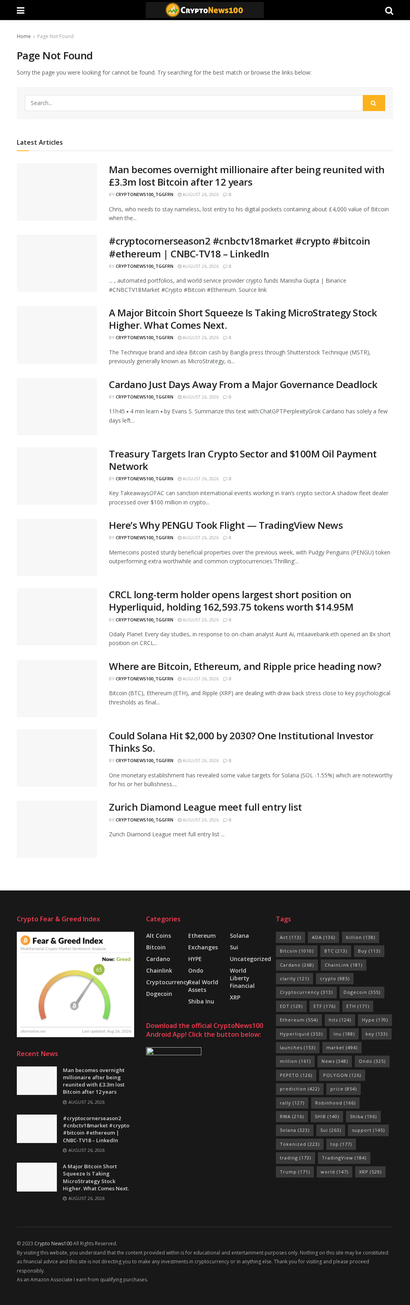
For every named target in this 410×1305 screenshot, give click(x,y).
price (343, 1089)
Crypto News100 (53, 1243)
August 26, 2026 (200, 194)
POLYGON (342, 1075)
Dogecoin (159, 993)
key (377, 1034)
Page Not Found (55, 36)
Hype (375, 1020)
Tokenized (300, 1144)
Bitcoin (156, 947)
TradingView (344, 1158)
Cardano (158, 959)
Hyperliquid (301, 1034)
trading (295, 1158)
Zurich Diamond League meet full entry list (205, 806)
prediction (300, 1089)
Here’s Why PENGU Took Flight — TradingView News (226, 525)
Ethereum (202, 935)
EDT (291, 1006)
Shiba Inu (201, 1001)
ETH (357, 1006)
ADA (323, 937)
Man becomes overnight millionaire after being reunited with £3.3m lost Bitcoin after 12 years (247, 175)
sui (234, 947)
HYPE (195, 959)
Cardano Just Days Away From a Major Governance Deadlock (243, 384)
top (341, 1144)
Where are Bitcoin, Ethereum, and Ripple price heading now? (245, 666)
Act (290, 937)
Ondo (195, 970)
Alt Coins (158, 935)
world (334, 1172)
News (335, 1061)
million (295, 1061)
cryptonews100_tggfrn (144, 194)
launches (298, 1047)
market (342, 1047)
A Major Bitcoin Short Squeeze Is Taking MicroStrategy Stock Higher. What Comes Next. (243, 319)
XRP (235, 997)
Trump (295, 1172)
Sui (330, 1130)
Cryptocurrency (167, 982)
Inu (344, 1034)
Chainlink (159, 970)
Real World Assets (203, 985)
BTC (335, 951)
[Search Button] (374, 103)
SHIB (327, 1116)
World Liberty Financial (242, 978)
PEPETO (296, 1075)
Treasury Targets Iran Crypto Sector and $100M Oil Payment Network (243, 460)
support (368, 1130)
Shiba (363, 1116)
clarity (294, 978)
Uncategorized (250, 959)
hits (340, 1020)
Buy (369, 951)
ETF (325, 1006)
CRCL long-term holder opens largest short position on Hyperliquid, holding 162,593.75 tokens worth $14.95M (231, 600)
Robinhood (335, 1103)
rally (292, 1103)
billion (360, 937)
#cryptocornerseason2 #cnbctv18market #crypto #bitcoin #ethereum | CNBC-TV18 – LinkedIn (239, 247)
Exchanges (203, 947)
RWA (292, 1116)
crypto (335, 978)
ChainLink (343, 965)
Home (24, 36)
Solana (239, 935)
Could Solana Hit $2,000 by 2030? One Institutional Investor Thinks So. (241, 742)
